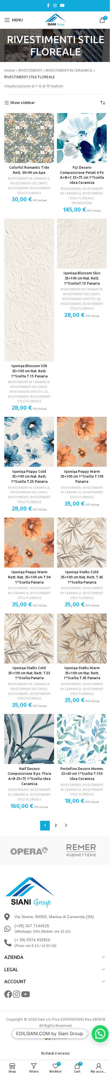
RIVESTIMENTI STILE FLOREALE (33, 191)
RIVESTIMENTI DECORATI (29, 183)
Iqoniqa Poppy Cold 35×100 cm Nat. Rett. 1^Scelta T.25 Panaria (29, 476)
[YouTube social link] (62, 6)
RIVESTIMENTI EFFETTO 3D (29, 392)
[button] (100, 1033)
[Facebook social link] (48, 6)
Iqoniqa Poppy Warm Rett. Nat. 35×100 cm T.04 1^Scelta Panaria (29, 577)
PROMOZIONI (82, 203)
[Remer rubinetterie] (81, 850)
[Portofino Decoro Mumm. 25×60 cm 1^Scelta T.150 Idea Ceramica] (82, 739)
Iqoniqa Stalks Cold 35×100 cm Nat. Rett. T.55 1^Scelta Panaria (29, 673)
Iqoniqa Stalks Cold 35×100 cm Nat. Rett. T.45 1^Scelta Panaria (82, 577)
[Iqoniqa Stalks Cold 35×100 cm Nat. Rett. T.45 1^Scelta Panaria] (82, 543)
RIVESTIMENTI (30, 70)
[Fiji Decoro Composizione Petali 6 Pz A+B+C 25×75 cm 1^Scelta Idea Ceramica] (82, 138)
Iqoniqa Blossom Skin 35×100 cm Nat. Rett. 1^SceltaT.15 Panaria (81, 278)
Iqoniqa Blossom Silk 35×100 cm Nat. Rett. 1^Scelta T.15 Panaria (29, 371)
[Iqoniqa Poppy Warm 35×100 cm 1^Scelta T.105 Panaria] (82, 442)
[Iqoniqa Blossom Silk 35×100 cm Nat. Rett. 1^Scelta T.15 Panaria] (29, 290)
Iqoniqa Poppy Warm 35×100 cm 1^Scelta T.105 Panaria (82, 476)
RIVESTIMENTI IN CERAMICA (69, 70)
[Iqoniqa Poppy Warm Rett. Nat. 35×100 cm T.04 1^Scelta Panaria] (29, 543)
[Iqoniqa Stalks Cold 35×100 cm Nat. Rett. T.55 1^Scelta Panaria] (29, 638)
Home (9, 70)
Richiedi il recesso (55, 1054)
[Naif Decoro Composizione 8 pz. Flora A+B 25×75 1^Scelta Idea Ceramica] (29, 739)
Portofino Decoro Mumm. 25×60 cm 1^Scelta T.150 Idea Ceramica (82, 774)
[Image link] (30, 891)
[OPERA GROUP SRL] (30, 850)
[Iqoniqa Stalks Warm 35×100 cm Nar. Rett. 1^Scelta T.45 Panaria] (82, 638)
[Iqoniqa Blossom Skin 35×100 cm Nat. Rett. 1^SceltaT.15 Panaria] (82, 244)
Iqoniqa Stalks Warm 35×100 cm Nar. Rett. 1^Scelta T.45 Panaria (82, 673)
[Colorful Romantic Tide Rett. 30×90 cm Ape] (29, 138)
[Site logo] (55, 20)
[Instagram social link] (55, 6)
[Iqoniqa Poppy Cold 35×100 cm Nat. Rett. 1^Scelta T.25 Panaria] (29, 442)
